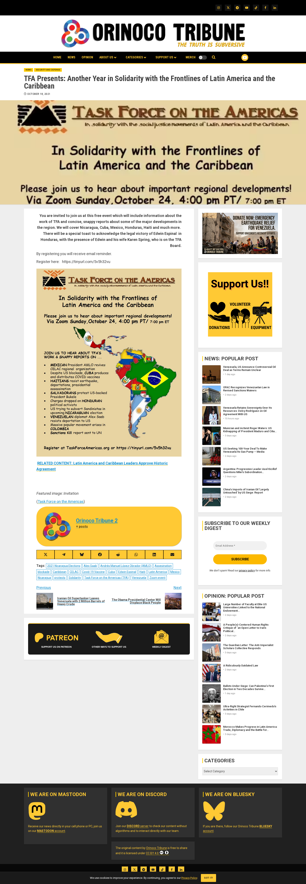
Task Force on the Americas (61, 501)
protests (59, 577)
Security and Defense (48, 70)
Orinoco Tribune (156, 848)
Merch (190, 57)
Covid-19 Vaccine (93, 571)
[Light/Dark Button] (203, 57)
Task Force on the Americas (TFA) (106, 577)
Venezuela (139, 577)
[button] (213, 57)
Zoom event (157, 577)
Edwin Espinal (127, 571)
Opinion (87, 57)
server (138, 826)
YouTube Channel (238, 57)
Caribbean (59, 571)
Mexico (175, 571)
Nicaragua (44, 577)
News (71, 57)
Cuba (111, 571)
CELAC (74, 571)
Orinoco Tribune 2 (97, 521)
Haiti (142, 571)
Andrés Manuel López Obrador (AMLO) (125, 565)
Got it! (208, 877)
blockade (44, 571)
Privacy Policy (189, 877)
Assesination (163, 565)
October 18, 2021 (39, 94)
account (51, 831)
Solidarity (75, 577)
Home (57, 57)
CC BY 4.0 (152, 853)
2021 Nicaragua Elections (63, 565)
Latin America (158, 571)
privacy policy (247, 570)
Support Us (164, 57)
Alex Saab (90, 565)
